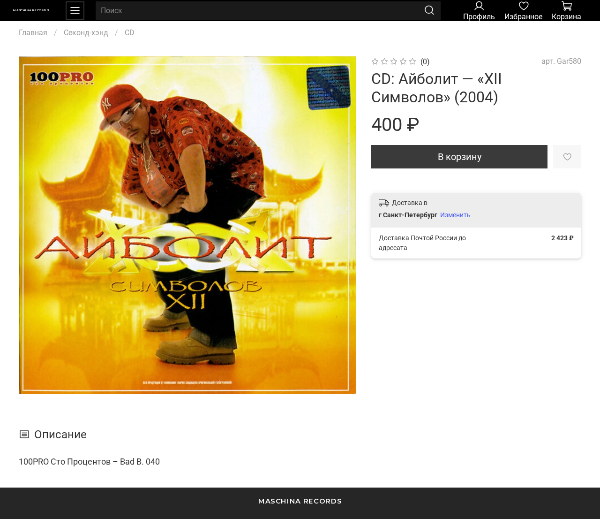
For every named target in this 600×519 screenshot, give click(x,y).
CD (130, 32)
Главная (33, 32)
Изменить (455, 215)
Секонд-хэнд (86, 32)
